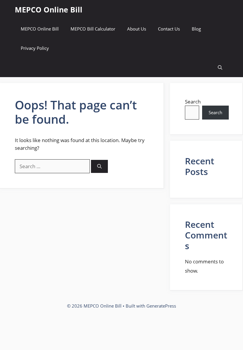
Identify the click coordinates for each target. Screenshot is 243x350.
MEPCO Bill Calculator (93, 29)
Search (193, 101)
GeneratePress (161, 306)
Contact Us (169, 29)
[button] (220, 67)
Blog (196, 29)
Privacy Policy (35, 48)
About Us (136, 29)
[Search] (99, 166)
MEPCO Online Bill (48, 9)
